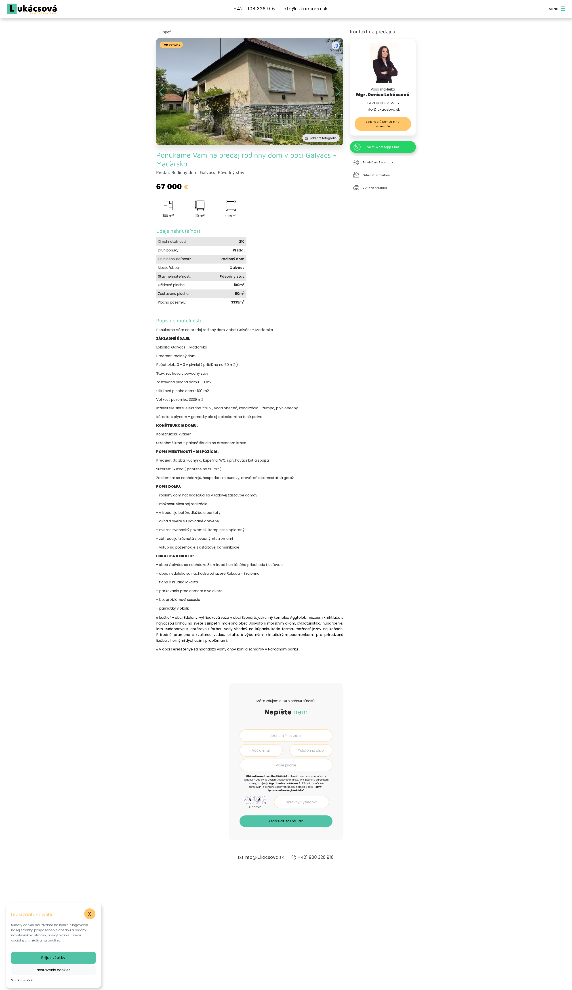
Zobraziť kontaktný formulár (383, 124)
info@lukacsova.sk (305, 9)
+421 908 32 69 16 (383, 103)
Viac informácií (22, 980)
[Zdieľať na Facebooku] (336, 45)
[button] (338, 92)
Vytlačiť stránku (375, 188)
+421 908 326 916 (254, 9)
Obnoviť (255, 807)
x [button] (89, 913)
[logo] (9, 9)
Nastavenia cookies (53, 970)
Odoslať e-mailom (376, 175)
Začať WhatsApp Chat (382, 147)
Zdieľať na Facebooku (379, 162)
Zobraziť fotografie (323, 138)
